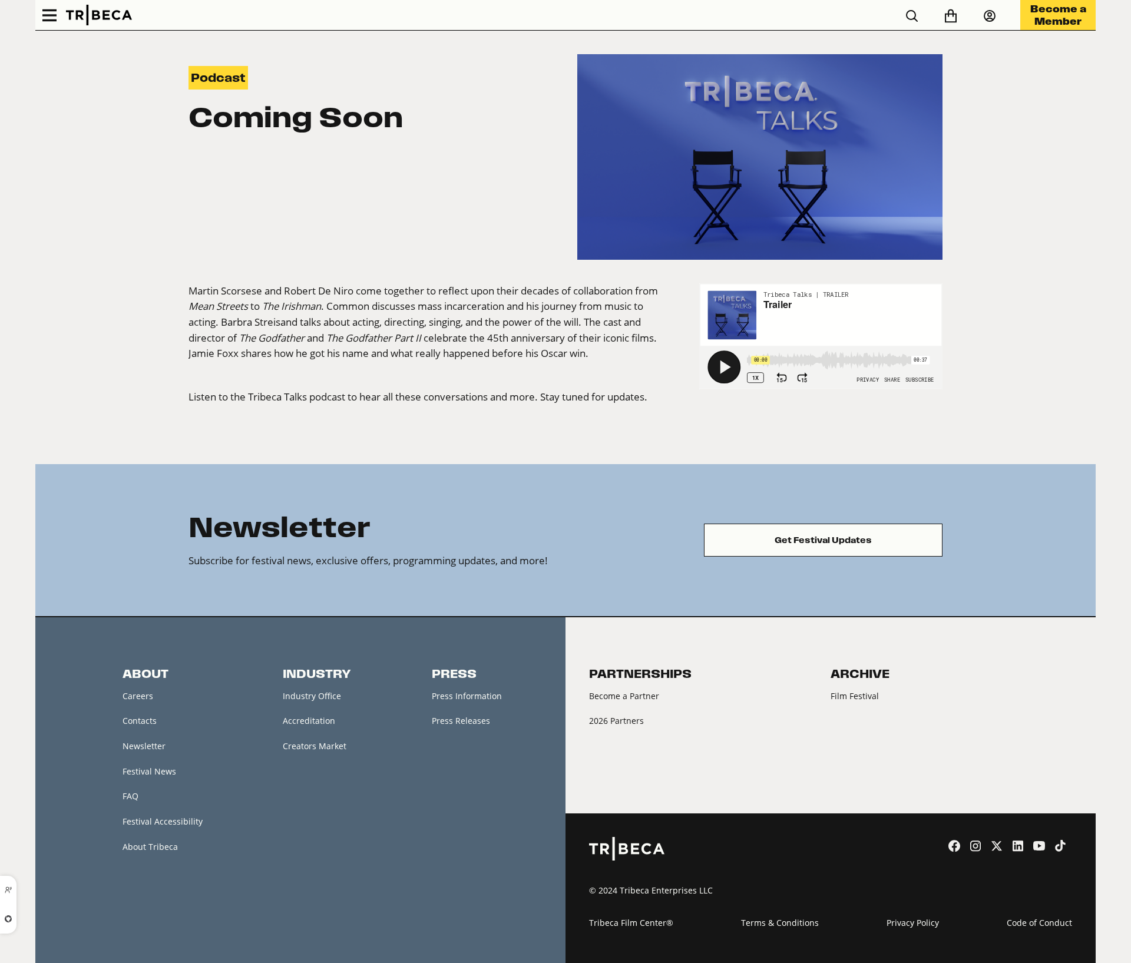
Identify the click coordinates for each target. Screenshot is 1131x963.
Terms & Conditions (780, 922)
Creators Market (314, 746)
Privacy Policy (913, 922)
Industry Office (312, 695)
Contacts (140, 720)
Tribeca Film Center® (631, 922)
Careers (138, 695)
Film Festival (855, 695)
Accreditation (309, 720)
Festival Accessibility (163, 821)
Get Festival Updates (823, 540)
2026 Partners (616, 720)
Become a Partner (624, 695)
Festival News (149, 771)
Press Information (467, 695)
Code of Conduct (1039, 922)
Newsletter (144, 746)
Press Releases (461, 720)
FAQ (130, 796)
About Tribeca (150, 846)
